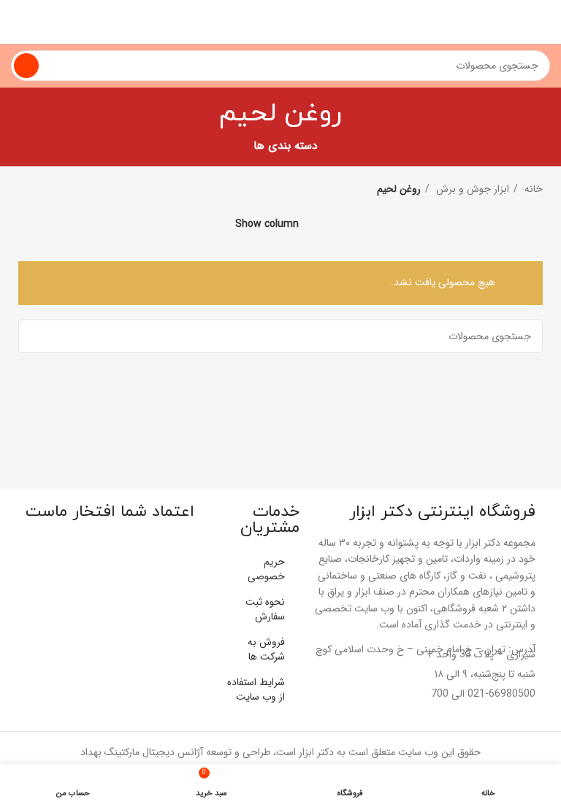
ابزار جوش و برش (471, 189)
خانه (532, 189)
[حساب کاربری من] (17, 21)
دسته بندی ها (285, 146)
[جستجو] (26, 65)
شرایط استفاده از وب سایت (256, 689)
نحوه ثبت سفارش (265, 609)
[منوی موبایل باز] (544, 21)
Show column (267, 223)
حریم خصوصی (266, 569)
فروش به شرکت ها (266, 649)
